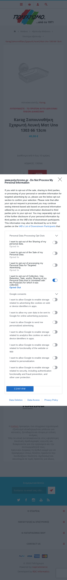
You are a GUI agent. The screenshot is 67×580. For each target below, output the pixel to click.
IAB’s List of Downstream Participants (37, 226)
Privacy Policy (51, 400)
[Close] (61, 180)
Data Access (33, 400)
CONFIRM (20, 389)
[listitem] (33, 235)
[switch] (55, 242)
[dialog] (33, 290)
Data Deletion (16, 400)
